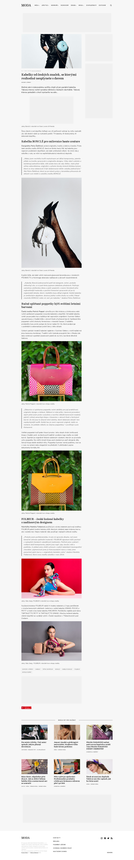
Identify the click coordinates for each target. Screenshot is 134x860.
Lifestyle (45, 5)
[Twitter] (108, 838)
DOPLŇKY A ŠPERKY (27, 669)
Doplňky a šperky (26, 82)
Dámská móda (62, 749)
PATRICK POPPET (26, 672)
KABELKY (37, 669)
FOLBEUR (77, 669)
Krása (81, 5)
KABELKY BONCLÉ (67, 669)
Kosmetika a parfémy (92, 752)
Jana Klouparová (36, 71)
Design (73, 5)
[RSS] (112, 838)
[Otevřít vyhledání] (111, 5)
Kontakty (56, 838)
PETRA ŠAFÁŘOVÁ (48, 669)
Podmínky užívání (59, 845)
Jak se (23, 786)
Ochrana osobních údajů (62, 848)
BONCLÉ (57, 669)
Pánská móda (34, 786)
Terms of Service (34, 852)
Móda (37, 5)
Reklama (56, 841)
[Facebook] (105, 838)
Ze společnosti (91, 5)
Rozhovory (65, 5)
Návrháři (54, 5)
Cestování (102, 5)
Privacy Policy (24, 852)
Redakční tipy (32, 749)
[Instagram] (102, 838)
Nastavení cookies (60, 851)
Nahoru (110, 852)
